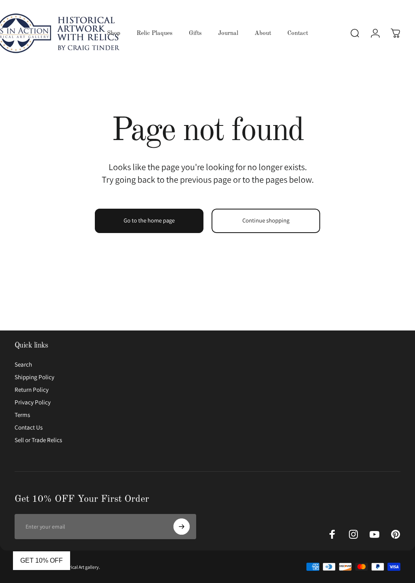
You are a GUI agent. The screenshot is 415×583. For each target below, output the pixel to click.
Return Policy (32, 389)
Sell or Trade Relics (38, 440)
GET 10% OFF (41, 560)
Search (23, 364)
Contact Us (29, 427)
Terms (22, 415)
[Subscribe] (181, 526)
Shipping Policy (34, 377)
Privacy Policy (33, 402)
